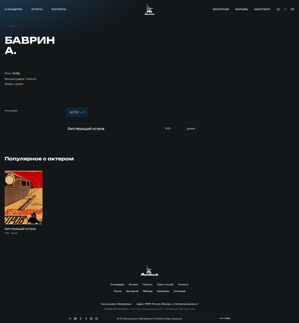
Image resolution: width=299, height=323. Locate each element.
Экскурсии (220, 9)
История (133, 284)
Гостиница (179, 291)
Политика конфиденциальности (147, 309)
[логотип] (149, 9)
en (292, 9)
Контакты (59, 9)
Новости (147, 284)
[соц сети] (70, 318)
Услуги (36, 9)
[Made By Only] (224, 318)
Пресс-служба (165, 284)
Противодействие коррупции (180, 309)
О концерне (13, 9)
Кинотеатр (262, 9)
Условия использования (116, 309)
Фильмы (241, 9)
